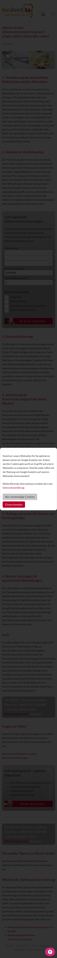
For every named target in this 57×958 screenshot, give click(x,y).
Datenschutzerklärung (13, 487)
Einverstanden (14, 504)
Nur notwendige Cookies (20, 496)
